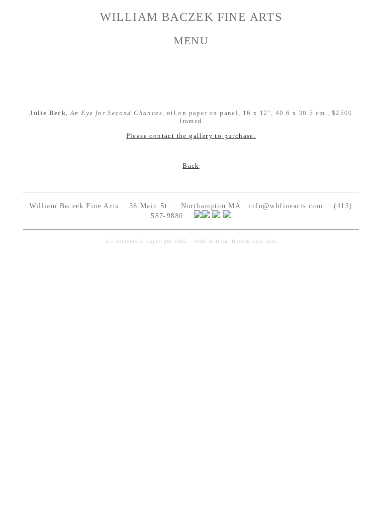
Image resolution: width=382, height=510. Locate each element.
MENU (191, 40)
